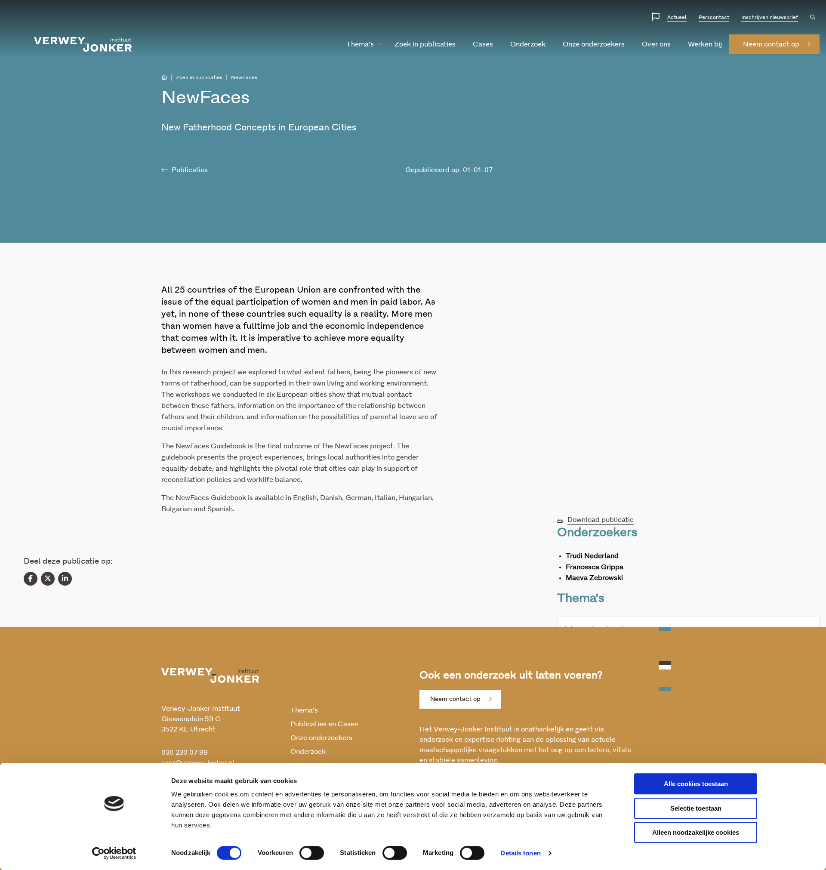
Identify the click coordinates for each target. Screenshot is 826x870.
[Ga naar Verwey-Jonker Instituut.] (164, 77)
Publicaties (190, 170)
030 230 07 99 (184, 752)
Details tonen (520, 853)
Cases (483, 44)
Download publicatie (600, 519)
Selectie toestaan (695, 808)
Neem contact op (455, 699)
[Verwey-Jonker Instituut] (83, 44)
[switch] (311, 853)
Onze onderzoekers (594, 44)
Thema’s (360, 44)
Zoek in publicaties (425, 44)
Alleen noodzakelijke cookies (695, 832)
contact (771, 44)
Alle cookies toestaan (696, 783)
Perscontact (714, 17)
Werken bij (705, 44)
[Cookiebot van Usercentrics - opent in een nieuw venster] (114, 853)
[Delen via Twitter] (48, 579)
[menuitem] (360, 44)
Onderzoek (528, 44)
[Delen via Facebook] (30, 579)
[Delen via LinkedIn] (65, 579)
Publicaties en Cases (324, 724)
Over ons (656, 44)
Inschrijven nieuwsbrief (769, 17)
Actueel (677, 17)
